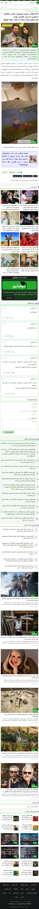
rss (10, 893)
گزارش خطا (22, 180)
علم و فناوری (8, 889)
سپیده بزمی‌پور (17, 176)
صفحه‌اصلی (32, 3)
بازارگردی (16, 889)
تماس (22, 897)
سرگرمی (16, 147)
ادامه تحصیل (14, 885)
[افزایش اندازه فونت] (1, 13)
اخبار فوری (15, 893)
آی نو (28, 807)
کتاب (35, 176)
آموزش (32, 889)
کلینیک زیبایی (34, 807)
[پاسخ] (3, 318)
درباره (16, 897)
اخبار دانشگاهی (24, 885)
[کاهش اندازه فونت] (1, 16)
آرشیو (22, 893)
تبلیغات (4, 893)
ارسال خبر (13, 180)
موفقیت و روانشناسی (31, 893)
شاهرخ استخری (28, 176)
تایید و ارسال (9, 432)
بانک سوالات (5, 885)
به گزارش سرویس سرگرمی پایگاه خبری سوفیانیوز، (24, 63)
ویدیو (27, 889)
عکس (36, 7)
